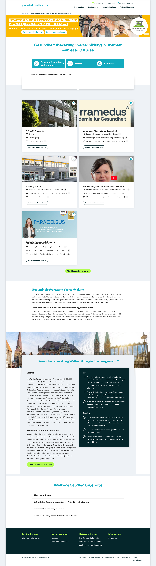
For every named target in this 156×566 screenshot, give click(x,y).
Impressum (83, 557)
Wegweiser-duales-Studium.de (90, 541)
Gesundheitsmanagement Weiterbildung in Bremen (55, 516)
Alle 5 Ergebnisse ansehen (78, 271)
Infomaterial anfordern (32, 32)
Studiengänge (93, 7)
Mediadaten (55, 538)
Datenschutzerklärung (96, 557)
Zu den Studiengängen (55, 32)
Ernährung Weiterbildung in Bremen (49, 509)
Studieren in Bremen (42, 495)
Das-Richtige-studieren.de (89, 538)
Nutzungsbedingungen (112, 557)
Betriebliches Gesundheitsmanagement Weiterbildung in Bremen (61, 502)
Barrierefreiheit (126, 557)
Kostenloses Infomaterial (37, 147)
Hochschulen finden (109, 7)
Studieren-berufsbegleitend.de (90, 545)
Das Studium (79, 7)
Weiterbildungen (126, 7)
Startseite (25, 13)
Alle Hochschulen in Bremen (40, 464)
